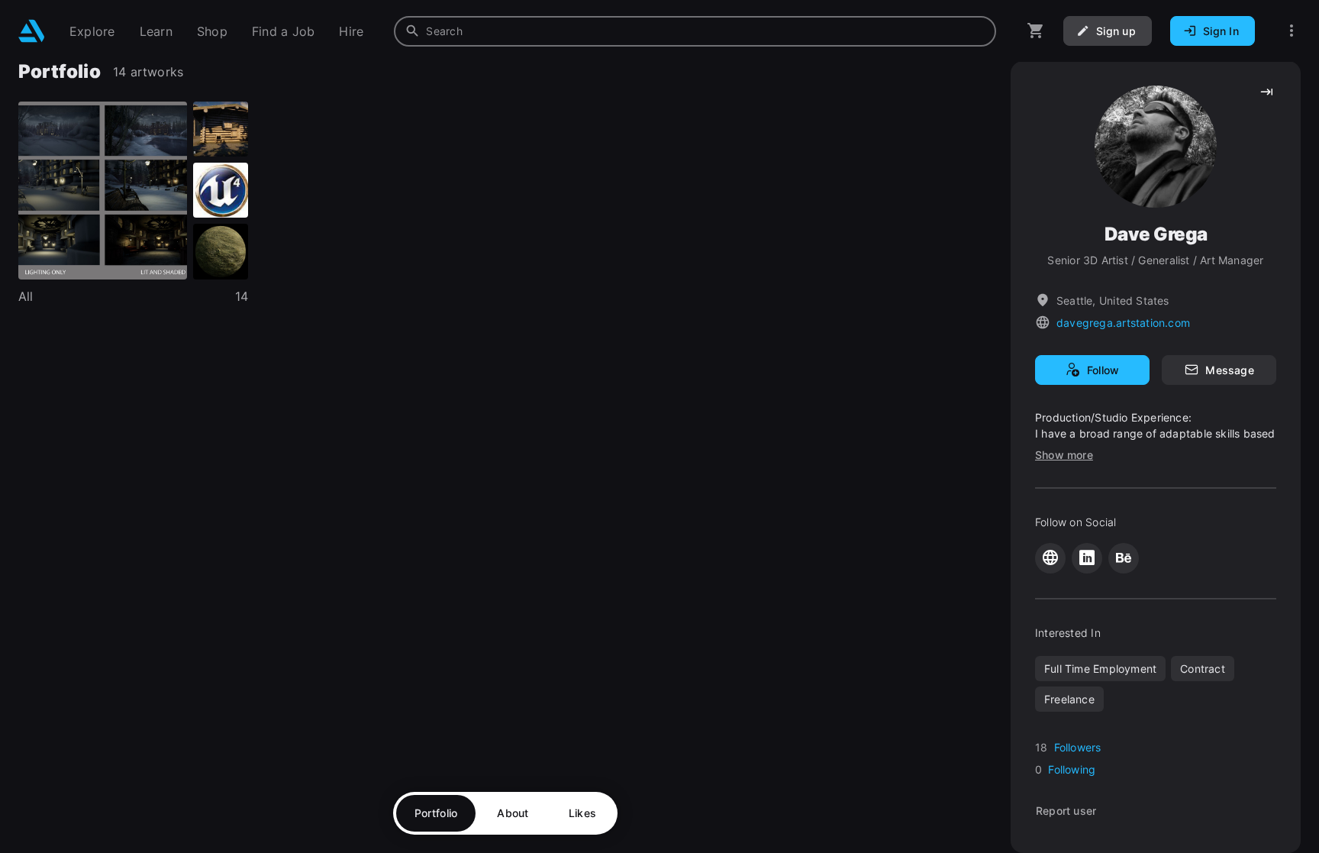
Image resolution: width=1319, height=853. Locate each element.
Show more (1064, 454)
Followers (1077, 747)
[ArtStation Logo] (31, 31)
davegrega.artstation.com (1123, 322)
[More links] (1291, 31)
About (512, 812)
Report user (1066, 810)
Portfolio (436, 812)
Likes (582, 812)
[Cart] (1036, 31)
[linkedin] (1087, 558)
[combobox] (695, 31)
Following (1071, 769)
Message (1229, 369)
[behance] (1123, 558)
